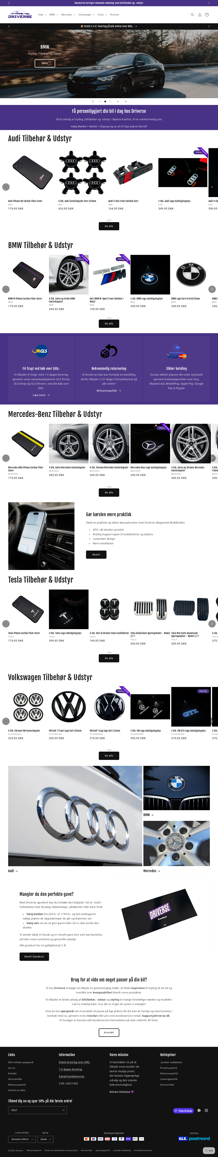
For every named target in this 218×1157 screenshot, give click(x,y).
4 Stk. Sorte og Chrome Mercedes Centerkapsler (187, 469)
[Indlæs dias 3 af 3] (110, 101)
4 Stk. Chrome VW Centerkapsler (24, 730)
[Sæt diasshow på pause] (125, 101)
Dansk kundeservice (71, 1076)
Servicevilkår (15, 1079)
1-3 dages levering (70, 1069)
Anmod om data (16, 1090)
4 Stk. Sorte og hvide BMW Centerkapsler (62, 300)
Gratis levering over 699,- (74, 1062)
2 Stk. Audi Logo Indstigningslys (174, 201)
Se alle (109, 226)
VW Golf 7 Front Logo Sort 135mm (65, 730)
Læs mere (39, 395)
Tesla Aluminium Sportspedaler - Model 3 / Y (150, 635)
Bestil (96, 554)
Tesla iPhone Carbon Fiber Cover (24, 633)
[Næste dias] (117, 101)
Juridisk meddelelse (171, 1062)
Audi (11, 871)
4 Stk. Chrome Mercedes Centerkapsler (109, 467)
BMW (146, 815)
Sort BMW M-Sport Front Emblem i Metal (106, 300)
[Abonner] (63, 1110)
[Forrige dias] (92, 101)
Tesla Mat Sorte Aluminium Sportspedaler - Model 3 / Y (185, 635)
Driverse (19, 1151)
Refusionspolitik (107, 390)
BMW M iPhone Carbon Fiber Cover (25, 298)
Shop (173, 63)
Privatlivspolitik (168, 1068)
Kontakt (109, 1032)
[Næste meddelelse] (209, 3)
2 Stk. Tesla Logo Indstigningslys (65, 633)
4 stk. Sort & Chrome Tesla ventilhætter (109, 633)
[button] (42, 14)
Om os (11, 1068)
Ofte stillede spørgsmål (21, 1062)
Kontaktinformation (143, 1150)
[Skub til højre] (212, 187)
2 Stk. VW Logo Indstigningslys (146, 730)
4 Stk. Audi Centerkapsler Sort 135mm (77, 201)
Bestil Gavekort (34, 956)
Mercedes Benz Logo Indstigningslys (148, 467)
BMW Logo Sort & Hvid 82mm (185, 298)
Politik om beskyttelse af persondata (61, 1150)
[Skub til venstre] (6, 187)
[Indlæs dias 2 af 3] (105, 101)
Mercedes (149, 871)
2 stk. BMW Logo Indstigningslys (147, 298)
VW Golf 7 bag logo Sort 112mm (105, 730)
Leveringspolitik (169, 1079)
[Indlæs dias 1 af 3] (100, 101)
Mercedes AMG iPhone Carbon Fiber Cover (25, 469)
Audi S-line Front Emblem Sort (123, 201)
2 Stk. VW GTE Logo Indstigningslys (188, 730)
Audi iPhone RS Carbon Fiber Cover (25, 201)
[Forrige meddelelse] (9, 3)
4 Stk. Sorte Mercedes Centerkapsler (67, 467)
